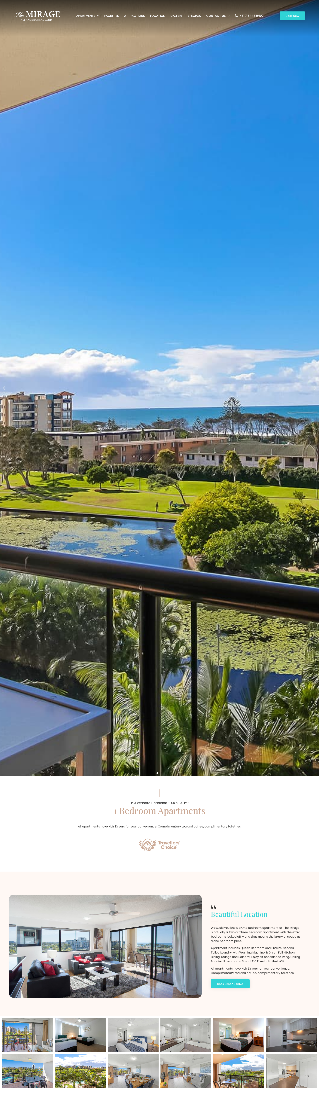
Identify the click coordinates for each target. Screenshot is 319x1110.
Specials (194, 16)
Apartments (85, 16)
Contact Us (216, 16)
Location (157, 16)
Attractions (134, 16)
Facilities (111, 16)
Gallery (176, 16)
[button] (4, 388)
